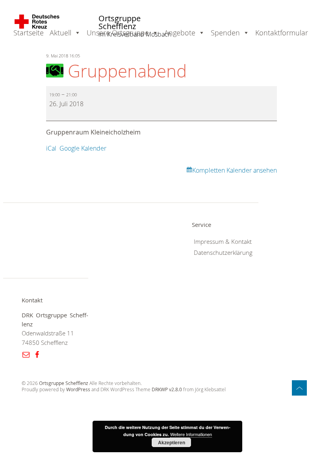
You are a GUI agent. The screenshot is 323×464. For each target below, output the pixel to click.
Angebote (179, 32)
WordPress (78, 389)
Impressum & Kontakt (223, 241)
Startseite (28, 32)
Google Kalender (82, 148)
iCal (51, 148)
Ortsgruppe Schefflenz (119, 23)
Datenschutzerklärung (223, 252)
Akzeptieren (171, 442)
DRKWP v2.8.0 (167, 389)
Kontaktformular (281, 32)
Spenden (225, 32)
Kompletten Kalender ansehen (234, 170)
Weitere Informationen (191, 434)
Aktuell (60, 32)
